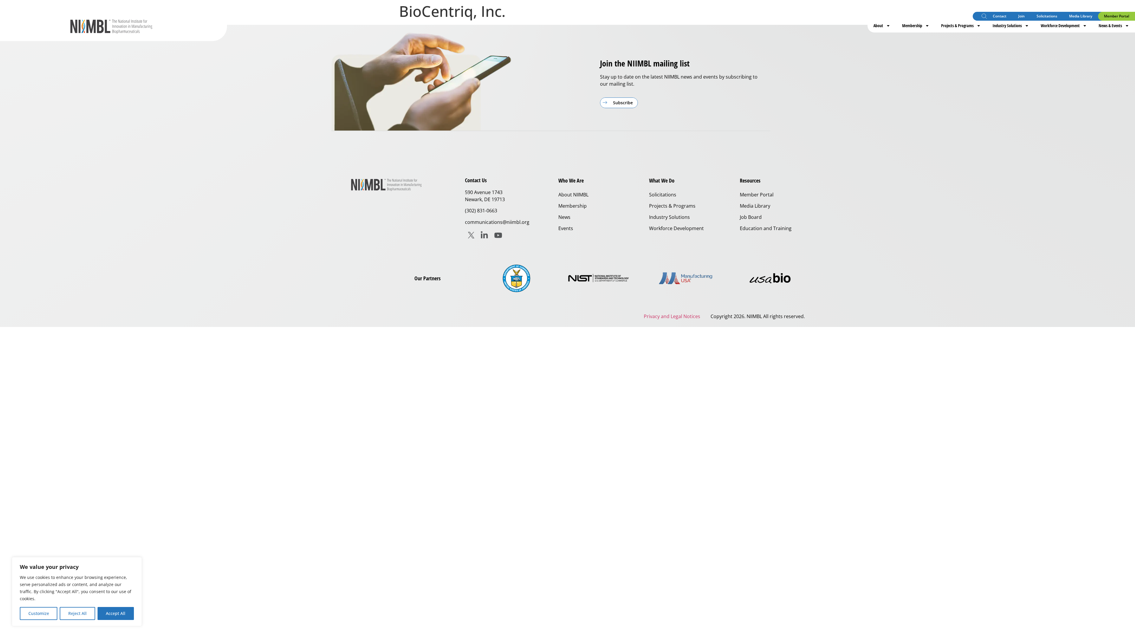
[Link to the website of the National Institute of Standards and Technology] (601, 278)
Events (565, 228)
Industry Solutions (1007, 25)
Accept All (115, 613)
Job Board (751, 217)
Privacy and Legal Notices (672, 316)
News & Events (1110, 25)
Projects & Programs (957, 25)
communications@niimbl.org (497, 222)
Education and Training (766, 228)
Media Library (1080, 16)
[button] (984, 17)
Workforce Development (1060, 25)
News (564, 217)
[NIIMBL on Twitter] (471, 235)
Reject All (77, 613)
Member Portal (1116, 16)
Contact (999, 16)
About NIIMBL (573, 194)
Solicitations (1047, 16)
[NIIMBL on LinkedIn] (484, 235)
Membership (912, 25)
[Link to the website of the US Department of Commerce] (516, 278)
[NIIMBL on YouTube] (498, 235)
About (878, 25)
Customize (38, 613)
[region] (77, 591)
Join (1021, 16)
